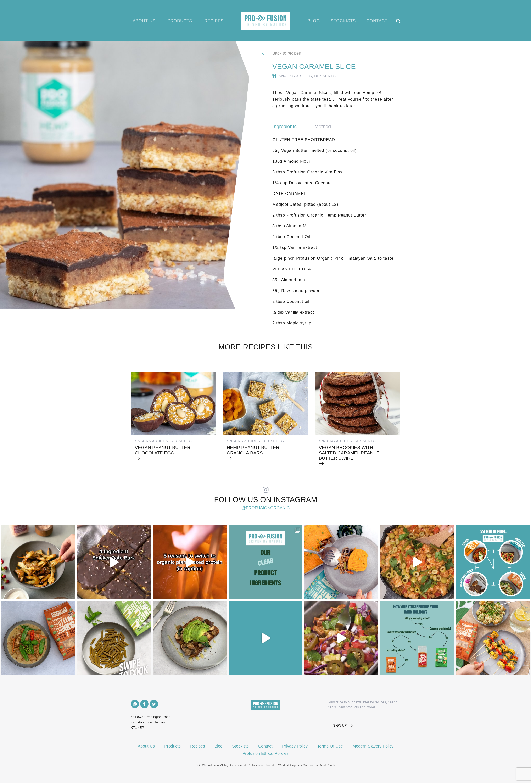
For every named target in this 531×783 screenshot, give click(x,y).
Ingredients (284, 126)
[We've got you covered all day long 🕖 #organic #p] (493, 562)
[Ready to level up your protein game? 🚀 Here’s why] (190, 562)
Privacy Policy (295, 746)
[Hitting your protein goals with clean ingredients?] (265, 562)
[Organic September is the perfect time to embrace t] (265, 638)
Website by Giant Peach (319, 765)
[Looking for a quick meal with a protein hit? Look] (114, 638)
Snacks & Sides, (296, 76)
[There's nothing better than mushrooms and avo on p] (190, 638)
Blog (314, 20)
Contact (377, 20)
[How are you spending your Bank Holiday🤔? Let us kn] (417, 638)
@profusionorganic (266, 507)
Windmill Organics (290, 765)
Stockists (343, 20)
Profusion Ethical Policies (265, 753)
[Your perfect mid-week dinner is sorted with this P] (417, 562)
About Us (144, 20)
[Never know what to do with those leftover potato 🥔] (38, 562)
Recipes (214, 20)
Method (322, 126)
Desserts (325, 76)
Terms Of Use (330, 746)
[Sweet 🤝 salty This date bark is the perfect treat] (114, 562)
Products (180, 20)
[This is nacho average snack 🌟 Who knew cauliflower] (341, 638)
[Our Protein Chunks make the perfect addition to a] (38, 638)
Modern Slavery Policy (372, 746)
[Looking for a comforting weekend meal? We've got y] (341, 562)
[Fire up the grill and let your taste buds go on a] (493, 638)
